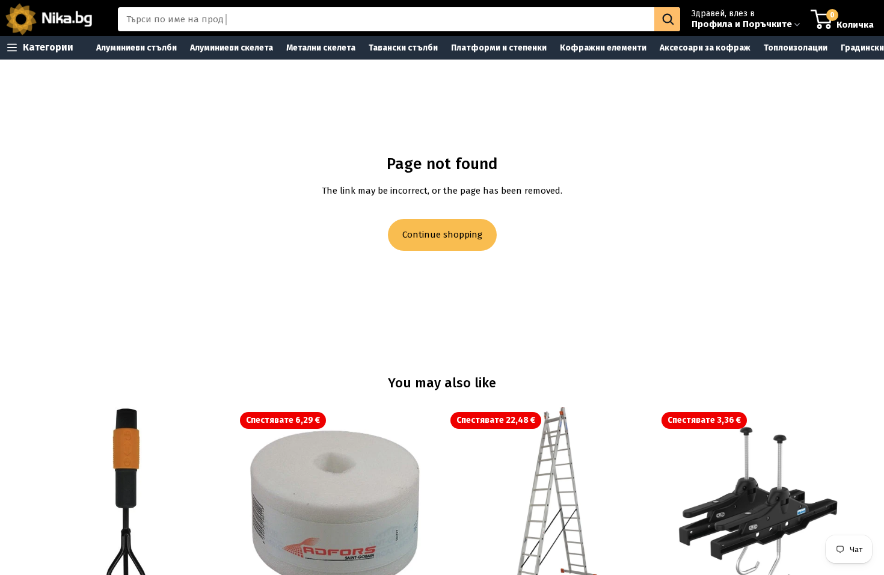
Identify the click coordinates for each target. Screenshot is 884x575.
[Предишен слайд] (464, 509)
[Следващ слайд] (631, 509)
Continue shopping (442, 234)
